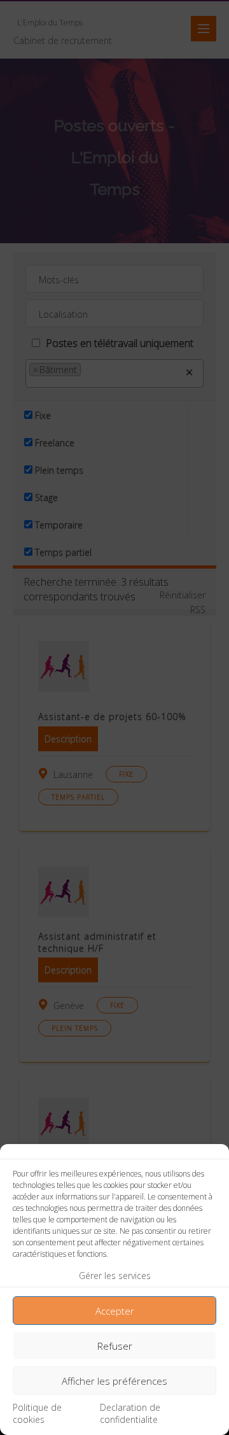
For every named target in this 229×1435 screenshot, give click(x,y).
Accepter (114, 1310)
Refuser (114, 1346)
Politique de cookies (37, 1413)
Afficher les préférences (114, 1381)
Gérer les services (115, 1275)
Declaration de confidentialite (130, 1413)
